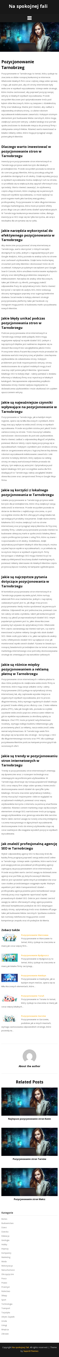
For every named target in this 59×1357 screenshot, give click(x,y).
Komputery (6, 1253)
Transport (5, 1308)
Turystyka (5, 1312)
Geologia (5, 1240)
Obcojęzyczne (7, 1274)
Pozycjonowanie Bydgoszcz (35, 955)
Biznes (4, 1219)
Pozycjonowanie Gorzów (33, 1016)
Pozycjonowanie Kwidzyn (33, 975)
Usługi (4, 1325)
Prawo (4, 1282)
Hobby (4, 1244)
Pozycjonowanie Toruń (32, 995)
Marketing (5, 1257)
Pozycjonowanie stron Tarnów (29, 1159)
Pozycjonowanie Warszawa (34, 935)
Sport (3, 1299)
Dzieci (4, 1227)
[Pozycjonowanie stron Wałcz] (29, 1181)
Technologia (6, 1304)
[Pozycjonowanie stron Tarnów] (29, 1141)
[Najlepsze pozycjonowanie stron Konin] (29, 1100)
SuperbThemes (30, 1351)
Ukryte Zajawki (8, 1316)
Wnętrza (5, 1329)
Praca (3, 1278)
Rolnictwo (5, 1291)
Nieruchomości (8, 1270)
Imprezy (5, 1248)
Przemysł (5, 1287)
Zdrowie (5, 1333)
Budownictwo (7, 1223)
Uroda (4, 1321)
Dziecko (5, 1231)
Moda (4, 1261)
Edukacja (5, 1236)
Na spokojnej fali (28, 6)
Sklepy (4, 1295)
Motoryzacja (7, 1265)
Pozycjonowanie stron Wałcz (29, 1199)
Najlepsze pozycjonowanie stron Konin (29, 1118)
